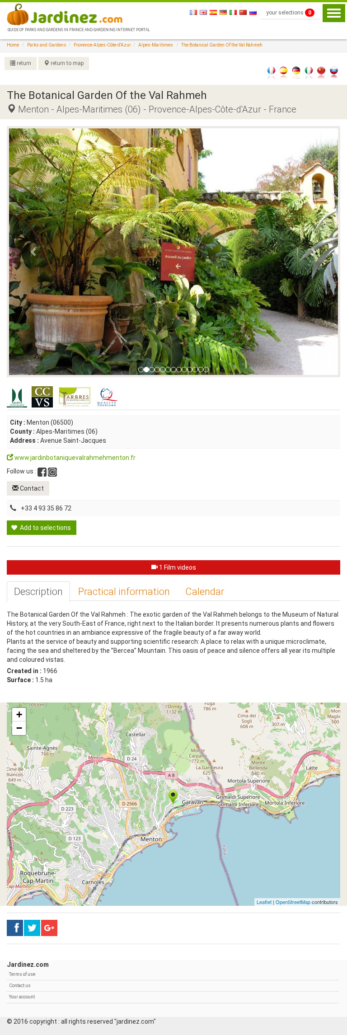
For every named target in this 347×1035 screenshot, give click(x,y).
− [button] (19, 728)
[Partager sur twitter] (32, 928)
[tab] (38, 591)
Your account (22, 996)
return (23, 63)
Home (13, 44)
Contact (31, 488)
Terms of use (22, 974)
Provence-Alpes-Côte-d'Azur (102, 44)
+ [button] (19, 714)
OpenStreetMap (293, 901)
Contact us (20, 985)
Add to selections (45, 527)
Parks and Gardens (46, 44)
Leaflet (264, 901)
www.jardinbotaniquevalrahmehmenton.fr (74, 457)
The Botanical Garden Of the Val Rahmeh (222, 44)
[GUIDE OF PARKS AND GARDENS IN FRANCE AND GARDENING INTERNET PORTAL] (78, 13)
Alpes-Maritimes (155, 44)
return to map (66, 63)
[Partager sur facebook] (15, 928)
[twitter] (49, 928)
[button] (33, 251)
